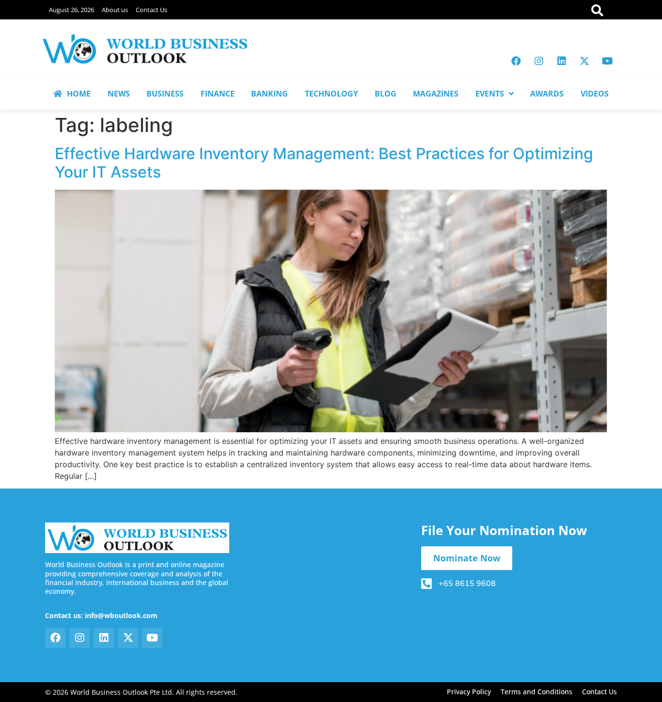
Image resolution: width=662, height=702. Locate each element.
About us (115, 9)
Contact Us (151, 9)
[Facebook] (516, 61)
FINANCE (218, 93)
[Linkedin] (561, 61)
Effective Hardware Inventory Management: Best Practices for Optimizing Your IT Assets (324, 162)
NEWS (119, 93)
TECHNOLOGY (331, 93)
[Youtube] (607, 61)
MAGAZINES (435, 93)
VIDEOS (595, 93)
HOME (79, 93)
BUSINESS (165, 93)
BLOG (385, 93)
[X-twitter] (584, 61)
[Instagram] (539, 61)
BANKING (269, 93)
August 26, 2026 (71, 9)
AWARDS (547, 93)
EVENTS (489, 93)
